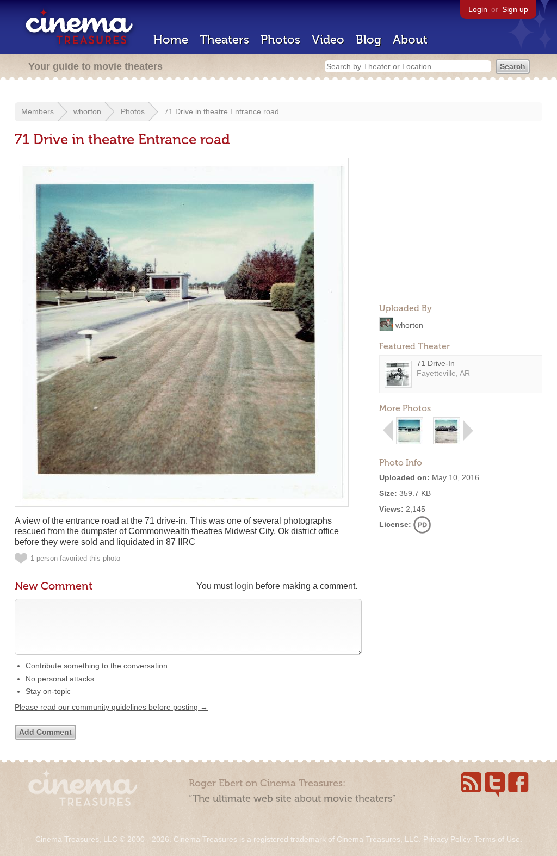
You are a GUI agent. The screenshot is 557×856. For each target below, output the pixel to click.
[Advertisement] (460, 226)
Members (37, 111)
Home (170, 39)
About (410, 39)
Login (477, 9)
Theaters (224, 39)
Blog (368, 39)
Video (328, 39)
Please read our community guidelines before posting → (111, 707)
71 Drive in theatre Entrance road (221, 111)
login (243, 586)
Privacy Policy (446, 839)
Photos (280, 39)
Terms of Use (497, 839)
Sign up (515, 9)
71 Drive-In (436, 363)
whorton (87, 111)
